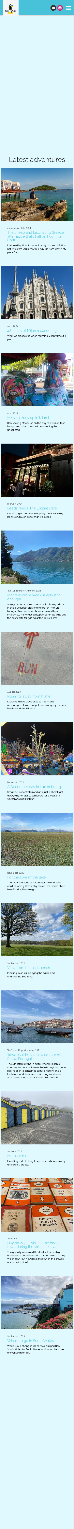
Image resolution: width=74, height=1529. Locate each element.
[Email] (53, 8)
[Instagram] (60, 8)
